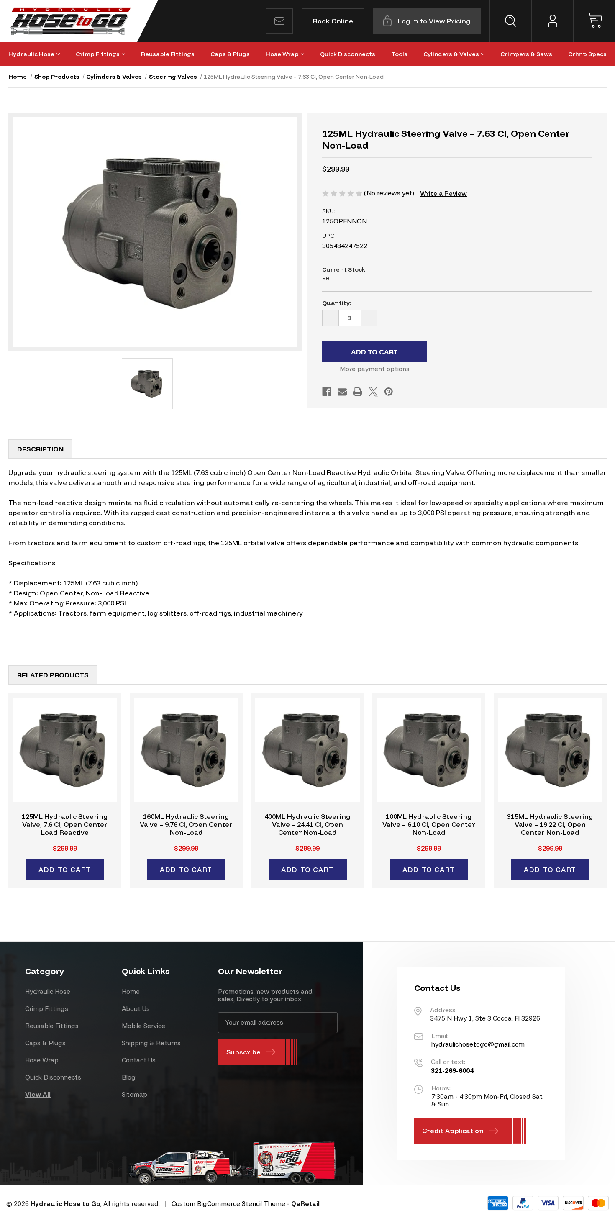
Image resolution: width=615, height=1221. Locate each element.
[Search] (510, 21)
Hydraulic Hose (31, 54)
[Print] (357, 391)
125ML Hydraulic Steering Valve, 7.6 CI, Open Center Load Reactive (65, 824)
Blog (129, 1077)
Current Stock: (344, 274)
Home (131, 991)
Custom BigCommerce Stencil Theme (228, 1204)
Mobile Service (143, 1026)
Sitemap (134, 1094)
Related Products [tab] (53, 675)
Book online (333, 21)
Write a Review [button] (443, 194)
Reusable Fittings (168, 54)
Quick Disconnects (347, 54)
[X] (373, 391)
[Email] (342, 391)
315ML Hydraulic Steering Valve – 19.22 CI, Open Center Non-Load (550, 824)
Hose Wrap (282, 54)
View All (38, 1094)
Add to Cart (64, 869)
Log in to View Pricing (434, 21)
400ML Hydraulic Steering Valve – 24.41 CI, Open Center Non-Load (307, 824)
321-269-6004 (452, 1070)
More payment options (375, 369)
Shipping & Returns (151, 1043)
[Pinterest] (388, 391)
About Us (136, 1009)
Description (40, 449)
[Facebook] (326, 391)
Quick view (65, 750)
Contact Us (139, 1060)
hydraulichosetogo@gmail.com (478, 1044)
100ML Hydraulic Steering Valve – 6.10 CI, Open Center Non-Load (428, 824)
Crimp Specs (587, 54)
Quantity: (336, 303)
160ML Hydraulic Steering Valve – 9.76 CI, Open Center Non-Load (186, 824)
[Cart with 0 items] (594, 21)
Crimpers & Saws (526, 54)
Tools (399, 54)
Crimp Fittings (98, 54)
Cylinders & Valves (451, 54)
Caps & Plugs (230, 54)
